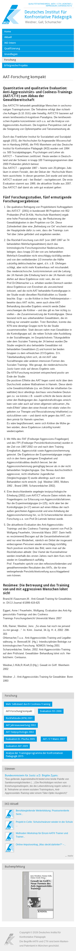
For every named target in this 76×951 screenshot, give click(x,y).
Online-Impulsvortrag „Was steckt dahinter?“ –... (41, 844)
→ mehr (69, 855)
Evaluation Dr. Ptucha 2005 (20, 739)
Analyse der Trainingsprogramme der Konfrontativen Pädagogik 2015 (34, 755)
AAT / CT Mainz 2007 (54, 739)
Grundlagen (11, 54)
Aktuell (8, 37)
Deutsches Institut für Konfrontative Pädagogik (48, 14)
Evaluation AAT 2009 (17, 746)
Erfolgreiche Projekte (16, 65)
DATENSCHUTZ (65, 6)
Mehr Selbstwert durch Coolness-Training (28, 704)
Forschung (10, 59)
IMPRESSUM (51, 6)
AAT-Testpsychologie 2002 (20, 732)
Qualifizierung (12, 48)
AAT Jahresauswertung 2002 (21, 725)
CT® (59, 4)
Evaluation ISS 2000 (51, 711)
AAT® (53, 4)
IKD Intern (10, 42)
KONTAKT (67, 4)
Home (7, 31)
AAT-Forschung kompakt (19, 711)
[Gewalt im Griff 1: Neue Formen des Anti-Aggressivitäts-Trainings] (38, 917)
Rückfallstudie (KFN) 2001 (19, 718)
